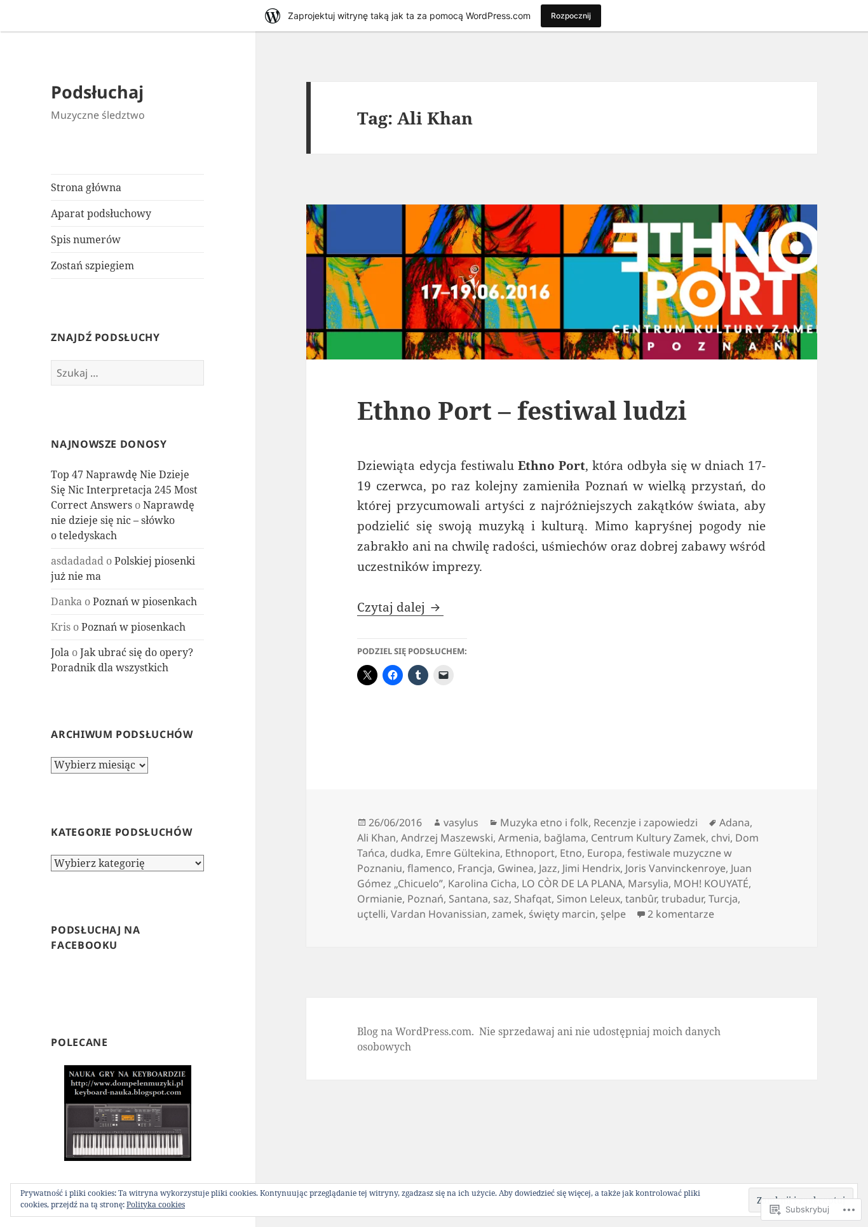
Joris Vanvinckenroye (675, 868)
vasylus (461, 822)
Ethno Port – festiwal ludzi (522, 410)
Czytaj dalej (392, 607)
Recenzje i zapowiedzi (645, 822)
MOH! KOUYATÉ (711, 883)
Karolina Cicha (482, 883)
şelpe (613, 914)
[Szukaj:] (127, 373)
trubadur (682, 899)
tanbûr (640, 899)
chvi (720, 838)
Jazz (548, 868)
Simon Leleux (588, 899)
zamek (508, 914)
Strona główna (86, 187)
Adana (734, 822)
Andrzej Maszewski (447, 838)
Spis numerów (86, 239)
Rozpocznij (571, 15)
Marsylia (648, 883)
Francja (475, 868)
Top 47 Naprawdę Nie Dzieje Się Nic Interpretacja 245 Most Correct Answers (124, 489)
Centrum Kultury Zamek (648, 838)
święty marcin (562, 914)
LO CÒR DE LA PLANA (572, 883)
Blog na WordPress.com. (415, 1031)
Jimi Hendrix (591, 868)
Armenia (518, 838)
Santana (468, 899)
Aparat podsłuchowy (101, 213)
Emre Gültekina (463, 853)
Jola (60, 652)
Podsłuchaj (97, 92)
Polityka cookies (155, 1204)
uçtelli (371, 914)
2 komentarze (681, 914)
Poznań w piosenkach (145, 601)
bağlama (565, 838)
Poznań (425, 899)
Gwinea (516, 868)
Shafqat (533, 899)
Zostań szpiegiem (92, 265)
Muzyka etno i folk (544, 822)
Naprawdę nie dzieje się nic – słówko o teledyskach (122, 520)
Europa (604, 853)
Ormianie (379, 899)
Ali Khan (376, 838)
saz (501, 899)
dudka (405, 853)
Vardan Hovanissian (439, 914)
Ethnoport (530, 853)
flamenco (429, 868)
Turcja (723, 899)
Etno (571, 853)
